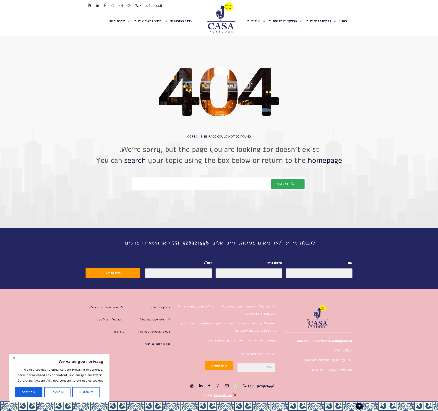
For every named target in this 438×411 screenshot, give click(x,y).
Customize (86, 392)
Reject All (57, 392)
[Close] (14, 358)
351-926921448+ (260, 385)
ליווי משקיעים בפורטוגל (155, 319)
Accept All (29, 392)
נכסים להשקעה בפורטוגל (154, 331)
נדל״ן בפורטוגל (160, 307)
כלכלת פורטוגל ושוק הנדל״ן (106, 307)
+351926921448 (151, 5)
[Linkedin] (98, 5)
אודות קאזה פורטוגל (157, 343)
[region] (59, 378)
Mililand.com (223, 395)
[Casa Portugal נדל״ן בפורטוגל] (219, 19)
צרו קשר (118, 331)
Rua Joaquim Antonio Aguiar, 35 (322, 360)
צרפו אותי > (219, 366)
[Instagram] (112, 5)
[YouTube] (90, 5)
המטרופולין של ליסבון (110, 319)
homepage (325, 160)
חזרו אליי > (113, 273)
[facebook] (105, 5)
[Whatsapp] (129, 5)
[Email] (120, 5)
